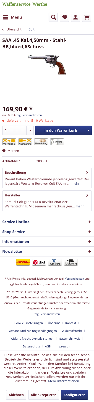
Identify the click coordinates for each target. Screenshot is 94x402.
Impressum (63, 346)
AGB (48, 346)
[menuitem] (12, 17)
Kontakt (70, 323)
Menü (16, 17)
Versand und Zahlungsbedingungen (32, 331)
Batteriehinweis (69, 338)
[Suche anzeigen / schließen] (53, 17)
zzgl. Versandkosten (29, 115)
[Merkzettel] (64, 17)
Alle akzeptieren (43, 395)
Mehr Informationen (63, 381)
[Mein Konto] (75, 17)
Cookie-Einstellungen (28, 323)
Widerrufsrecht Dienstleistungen (32, 338)
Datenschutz (31, 346)
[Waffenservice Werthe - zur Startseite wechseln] (24, 6)
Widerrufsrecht (72, 331)
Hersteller (12, 195)
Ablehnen (16, 395)
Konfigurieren (74, 395)
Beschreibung (15, 172)
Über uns (54, 323)
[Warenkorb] (86, 17)
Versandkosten (74, 279)
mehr (75, 183)
